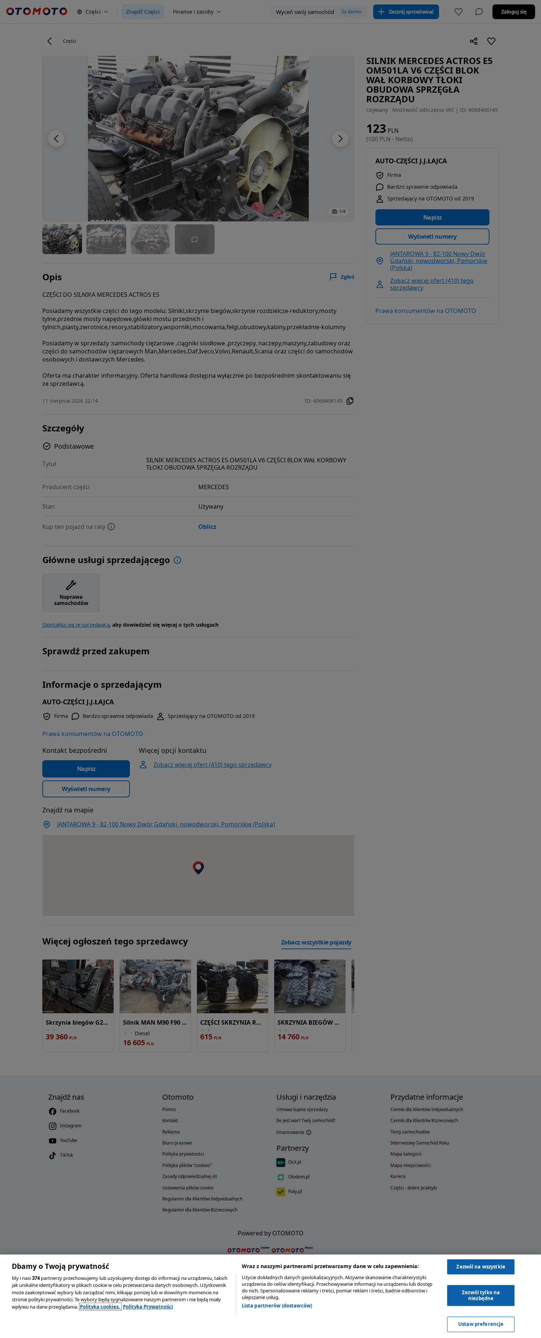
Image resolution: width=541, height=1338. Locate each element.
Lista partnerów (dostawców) (277, 1305)
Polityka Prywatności (148, 1306)
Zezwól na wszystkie (480, 1266)
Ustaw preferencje (480, 1324)
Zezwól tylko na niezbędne (481, 1295)
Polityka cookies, (100, 1306)
